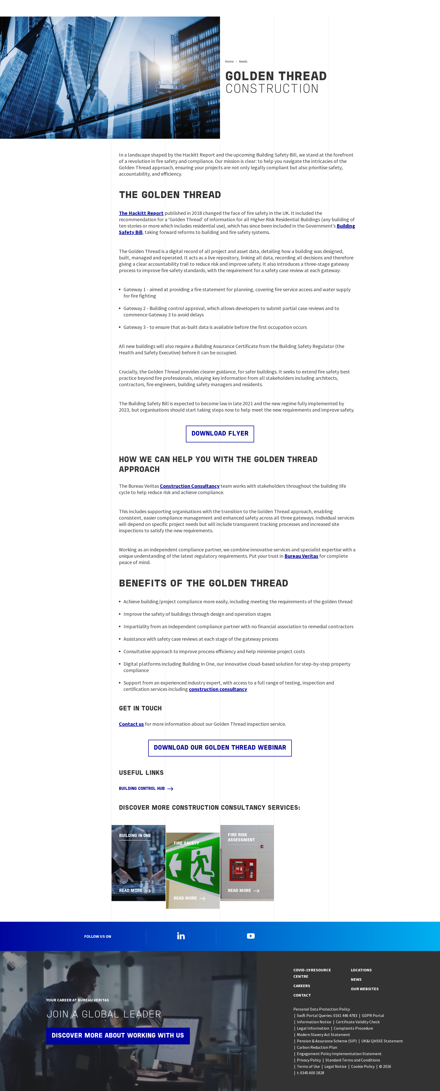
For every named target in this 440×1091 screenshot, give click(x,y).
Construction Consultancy (189, 486)
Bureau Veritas (301, 556)
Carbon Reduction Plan (317, 1047)
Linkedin (181, 936)
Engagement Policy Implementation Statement (339, 1053)
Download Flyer (220, 434)
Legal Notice (335, 1066)
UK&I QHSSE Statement (382, 1040)
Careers (301, 985)
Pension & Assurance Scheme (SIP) (327, 1040)
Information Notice (314, 1021)
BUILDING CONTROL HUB (142, 789)
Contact (302, 995)
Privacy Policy (309, 1059)
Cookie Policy (363, 1066)
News (356, 979)
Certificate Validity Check (358, 1021)
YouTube (251, 936)
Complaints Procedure (353, 1028)
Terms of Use (308, 1066)
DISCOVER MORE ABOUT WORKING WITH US (118, 1036)
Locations (361, 969)
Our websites (365, 988)
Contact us (131, 724)
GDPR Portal (373, 1015)
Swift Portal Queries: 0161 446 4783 (327, 1015)
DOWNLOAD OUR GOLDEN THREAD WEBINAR (220, 748)
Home (229, 61)
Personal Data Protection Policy (321, 1009)
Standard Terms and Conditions (352, 1059)
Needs (243, 61)
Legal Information (313, 1028)
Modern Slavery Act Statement (323, 1034)
